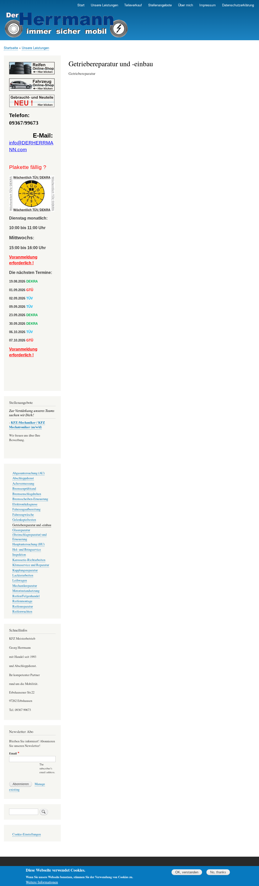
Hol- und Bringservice (26, 549)
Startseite (11, 47)
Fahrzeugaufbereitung (26, 509)
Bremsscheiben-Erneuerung (30, 499)
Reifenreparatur (22, 606)
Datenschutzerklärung (238, 5)
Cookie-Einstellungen (26, 834)
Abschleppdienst (23, 478)
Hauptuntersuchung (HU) (28, 544)
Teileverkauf (133, 5)
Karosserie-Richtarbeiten (28, 560)
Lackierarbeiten (22, 575)
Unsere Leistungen (104, 5)
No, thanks (218, 872)
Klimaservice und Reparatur (30, 565)
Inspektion (19, 554)
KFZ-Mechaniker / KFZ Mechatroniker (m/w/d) (27, 424)
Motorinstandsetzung (25, 591)
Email (13, 753)
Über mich (185, 5)
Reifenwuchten (22, 611)
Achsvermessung (23, 483)
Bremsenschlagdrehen (26, 494)
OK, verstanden (186, 872)
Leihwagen (19, 580)
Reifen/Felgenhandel (26, 596)
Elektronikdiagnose (24, 504)
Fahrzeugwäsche (23, 514)
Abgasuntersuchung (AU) (28, 473)
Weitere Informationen (42, 882)
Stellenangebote (160, 5)
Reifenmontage (22, 601)
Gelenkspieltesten (24, 519)
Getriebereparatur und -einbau (31, 525)
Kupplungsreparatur (25, 570)
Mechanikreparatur (24, 586)
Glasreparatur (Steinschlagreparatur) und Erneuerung (29, 534)
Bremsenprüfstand (24, 488)
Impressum (207, 5)
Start (80, 5)
